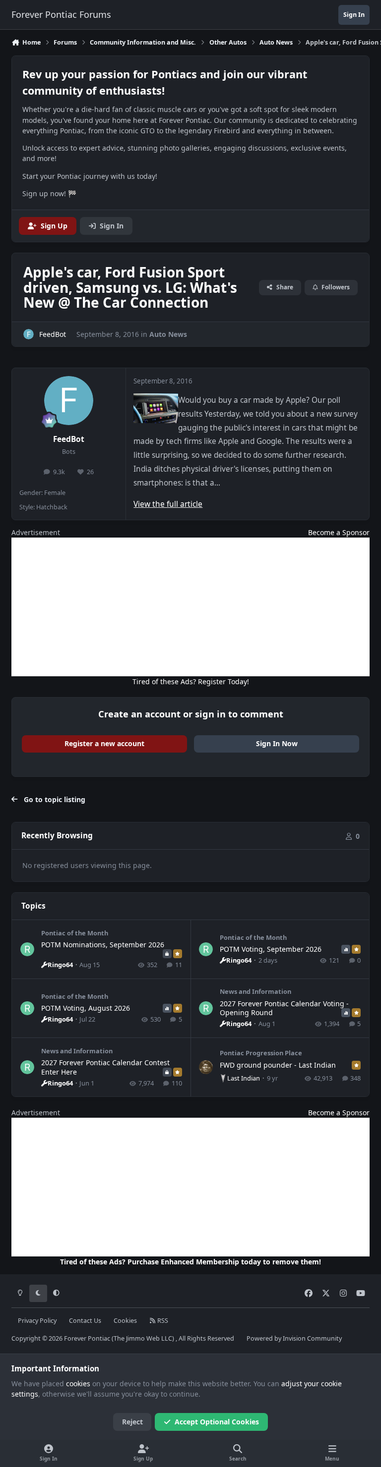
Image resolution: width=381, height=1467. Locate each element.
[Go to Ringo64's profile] (27, 949)
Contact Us (85, 1320)
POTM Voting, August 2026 (85, 1008)
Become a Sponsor (339, 532)
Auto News (168, 334)
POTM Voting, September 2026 (270, 949)
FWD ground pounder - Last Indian (278, 1065)
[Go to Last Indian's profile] (206, 1067)
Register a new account (104, 743)
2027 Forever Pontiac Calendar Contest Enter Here (105, 1067)
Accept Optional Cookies (217, 1421)
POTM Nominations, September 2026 (102, 944)
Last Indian (243, 1078)
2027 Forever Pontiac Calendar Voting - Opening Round (284, 1008)
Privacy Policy (37, 1320)
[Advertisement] (190, 607)
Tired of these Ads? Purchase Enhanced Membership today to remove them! (190, 1261)
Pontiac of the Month (74, 932)
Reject (132, 1421)
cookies (78, 1383)
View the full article (167, 504)
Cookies (125, 1320)
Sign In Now (277, 743)
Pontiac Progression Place (261, 1052)
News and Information (255, 991)
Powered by (294, 1338)
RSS (162, 1320)
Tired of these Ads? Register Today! (190, 681)
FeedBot (68, 439)
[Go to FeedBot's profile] (28, 334)
